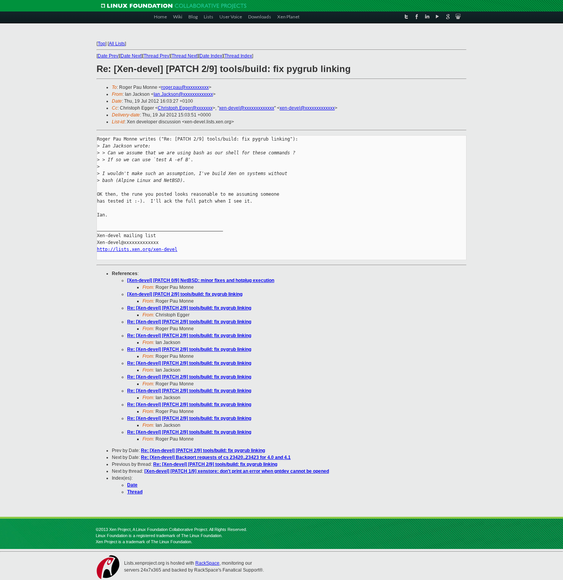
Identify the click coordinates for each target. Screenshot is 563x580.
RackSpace (207, 563)
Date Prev (108, 56)
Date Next (131, 56)
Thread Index (238, 56)
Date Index (211, 56)
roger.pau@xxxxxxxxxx (185, 87)
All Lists (117, 43)
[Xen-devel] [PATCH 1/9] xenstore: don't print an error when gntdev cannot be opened (236, 471)
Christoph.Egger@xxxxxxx (185, 108)
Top (101, 43)
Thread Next (184, 56)
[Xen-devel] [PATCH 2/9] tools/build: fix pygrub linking (184, 294)
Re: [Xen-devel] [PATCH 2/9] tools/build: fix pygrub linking (189, 308)
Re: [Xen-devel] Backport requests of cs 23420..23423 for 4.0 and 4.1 (216, 457)
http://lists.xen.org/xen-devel (137, 249)
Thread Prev (156, 56)
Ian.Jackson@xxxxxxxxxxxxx (183, 94)
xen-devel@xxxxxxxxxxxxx (246, 108)
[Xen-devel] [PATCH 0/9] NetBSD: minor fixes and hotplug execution (200, 280)
